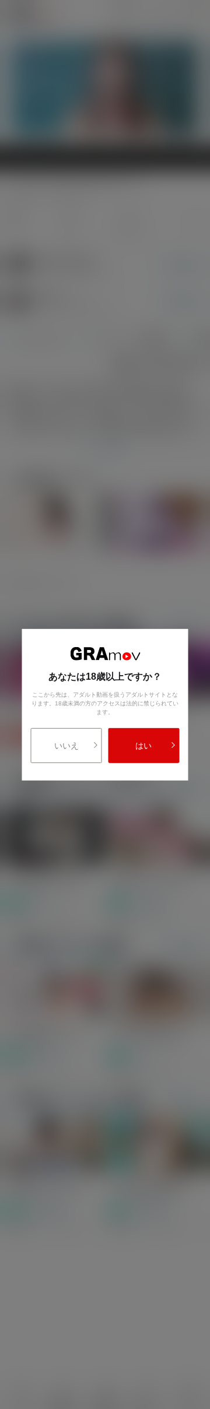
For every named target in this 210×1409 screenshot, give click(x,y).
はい (143, 745)
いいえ (66, 745)
